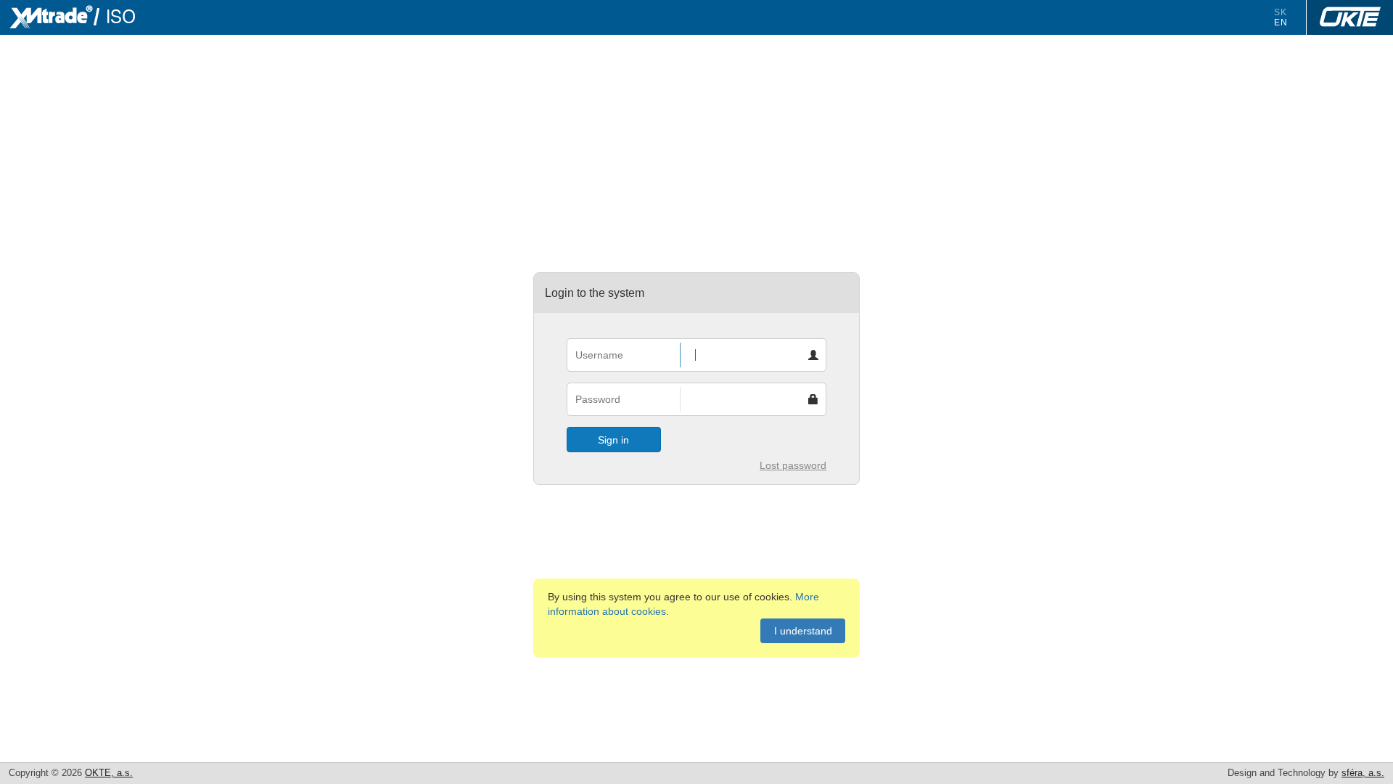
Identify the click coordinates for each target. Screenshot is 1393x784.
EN (1281, 22)
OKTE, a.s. (109, 772)
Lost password (793, 465)
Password (597, 399)
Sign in (613, 440)
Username (599, 355)
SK (1280, 12)
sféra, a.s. (1362, 772)
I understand (803, 631)
